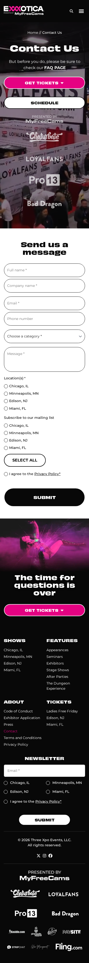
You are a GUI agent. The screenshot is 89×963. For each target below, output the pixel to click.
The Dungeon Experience (58, 686)
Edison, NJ (18, 401)
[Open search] (71, 10)
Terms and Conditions (23, 738)
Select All (24, 460)
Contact (11, 731)
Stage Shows (57, 670)
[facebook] (50, 856)
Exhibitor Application (22, 718)
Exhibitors (55, 663)
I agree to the (35, 474)
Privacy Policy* (47, 474)
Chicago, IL (18, 386)
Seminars (54, 656)
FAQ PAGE (55, 67)
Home (32, 32)
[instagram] (44, 856)
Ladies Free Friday (62, 711)
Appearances (57, 650)
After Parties (57, 676)
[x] (39, 856)
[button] (81, 11)
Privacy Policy (16, 744)
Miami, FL (17, 408)
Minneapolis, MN (24, 393)
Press (8, 724)
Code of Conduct (18, 711)
